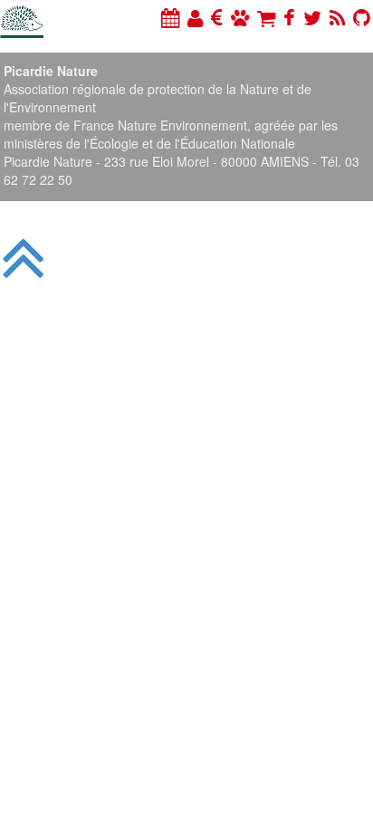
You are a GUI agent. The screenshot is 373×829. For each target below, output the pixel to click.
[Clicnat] (240, 17)
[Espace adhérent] (195, 17)
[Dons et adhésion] (217, 17)
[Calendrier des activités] (170, 17)
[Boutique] (266, 17)
